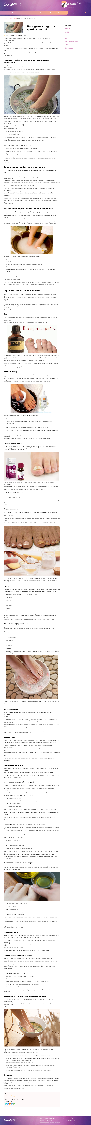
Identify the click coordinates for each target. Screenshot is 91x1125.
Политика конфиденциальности (47, 1120)
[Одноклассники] (10, 1104)
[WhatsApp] (14, 1104)
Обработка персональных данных (47, 1118)
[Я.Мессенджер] (6, 1104)
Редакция (57, 1122)
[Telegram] (12, 1104)
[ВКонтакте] (8, 1104)
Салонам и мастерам (44, 1122)
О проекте (52, 1122)
